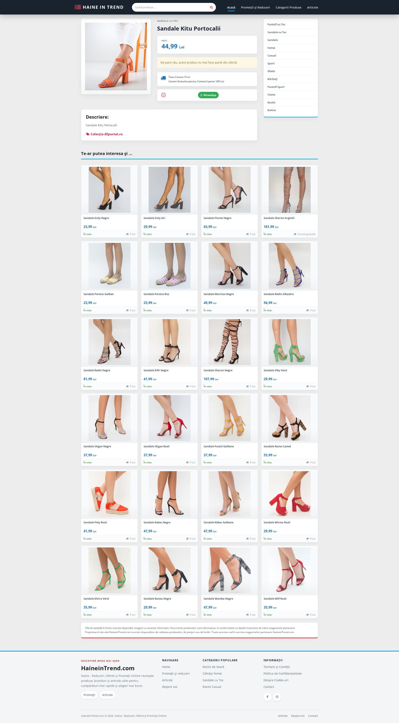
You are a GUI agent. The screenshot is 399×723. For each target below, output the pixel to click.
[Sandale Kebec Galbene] (229, 494)
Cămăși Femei (212, 673)
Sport (271, 63)
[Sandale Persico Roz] (169, 266)
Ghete (271, 71)
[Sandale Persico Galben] (109, 266)
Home (166, 667)
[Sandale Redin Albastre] (289, 266)
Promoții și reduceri (176, 673)
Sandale (272, 40)
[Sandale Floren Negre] (229, 190)
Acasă (231, 7)
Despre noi (169, 687)
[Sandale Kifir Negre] (169, 342)
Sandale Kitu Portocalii (188, 28)
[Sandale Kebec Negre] (169, 494)
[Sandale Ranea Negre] (169, 570)
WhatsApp (209, 95)
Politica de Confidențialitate (283, 673)
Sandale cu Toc (276, 32)
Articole (312, 7)
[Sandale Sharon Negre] (229, 342)
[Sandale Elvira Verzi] (109, 570)
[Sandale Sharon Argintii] (289, 190)
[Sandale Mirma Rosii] (289, 494)
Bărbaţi (272, 79)
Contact (269, 687)
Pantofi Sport (275, 87)
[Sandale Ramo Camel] (289, 418)
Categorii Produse (288, 7)
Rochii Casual (212, 687)
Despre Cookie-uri (276, 680)
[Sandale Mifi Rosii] (289, 570)
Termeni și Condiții (277, 667)
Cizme (271, 94)
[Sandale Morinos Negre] (229, 266)
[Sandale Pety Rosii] (109, 494)
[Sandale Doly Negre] (109, 190)
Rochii (271, 102)
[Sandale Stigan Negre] (109, 418)
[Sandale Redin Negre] (109, 342)
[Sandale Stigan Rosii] (169, 418)
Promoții (89, 695)
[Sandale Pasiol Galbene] (229, 418)
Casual (271, 55)
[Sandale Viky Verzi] (289, 342)
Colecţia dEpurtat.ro (106, 134)
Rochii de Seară (213, 667)
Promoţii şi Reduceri (255, 7)
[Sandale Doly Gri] (169, 190)
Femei (271, 48)
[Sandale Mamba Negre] (229, 570)
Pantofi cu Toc (276, 24)
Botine (271, 110)
